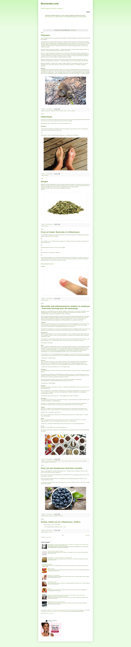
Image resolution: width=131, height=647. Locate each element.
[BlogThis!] (56, 109)
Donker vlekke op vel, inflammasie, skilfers (60, 522)
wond (62, 347)
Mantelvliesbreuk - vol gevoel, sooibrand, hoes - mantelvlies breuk (60, 557)
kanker (70, 351)
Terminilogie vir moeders (52, 581)
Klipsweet (45, 35)
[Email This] (54, 109)
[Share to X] (57, 109)
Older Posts (87, 535)
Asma (45, 110)
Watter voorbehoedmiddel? (47, 564)
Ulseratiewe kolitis (53, 462)
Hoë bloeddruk (56, 515)
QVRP (47, 613)
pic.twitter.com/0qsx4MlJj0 (55, 524)
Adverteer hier (51, 613)
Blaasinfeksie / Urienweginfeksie (54, 575)
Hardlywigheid (52, 110)
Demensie (51, 515)
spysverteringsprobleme (53, 347)
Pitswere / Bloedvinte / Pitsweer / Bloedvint (55, 551)
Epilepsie (48, 110)
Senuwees (69, 110)
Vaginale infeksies (51, 568)
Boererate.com (50, 3)
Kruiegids (43, 189)
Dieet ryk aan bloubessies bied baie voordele (61, 468)
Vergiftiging (73, 110)
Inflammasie (58, 110)
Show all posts (73, 30)
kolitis (49, 351)
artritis (68, 326)
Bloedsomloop (46, 515)
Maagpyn (61, 110)
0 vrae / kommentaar (49, 173)
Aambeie (49, 588)
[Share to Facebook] (59, 109)
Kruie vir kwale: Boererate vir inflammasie (60, 232)
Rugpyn (65, 110)
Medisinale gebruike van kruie (47, 263)
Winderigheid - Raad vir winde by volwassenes (56, 601)
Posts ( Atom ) (48, 537)
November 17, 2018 (62, 526)
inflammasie (79, 351)
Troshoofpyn (47, 462)
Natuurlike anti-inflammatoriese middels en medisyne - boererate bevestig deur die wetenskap (65, 307)
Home (63, 535)
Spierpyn (43, 462)
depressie (73, 326)
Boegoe (44, 181)
